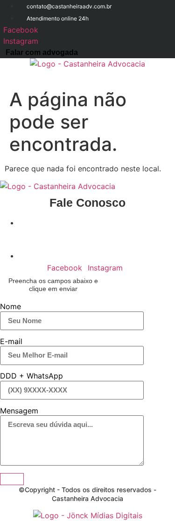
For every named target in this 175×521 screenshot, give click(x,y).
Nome (10, 306)
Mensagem (19, 410)
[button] (168, 77)
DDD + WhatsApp (31, 375)
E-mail (11, 341)
